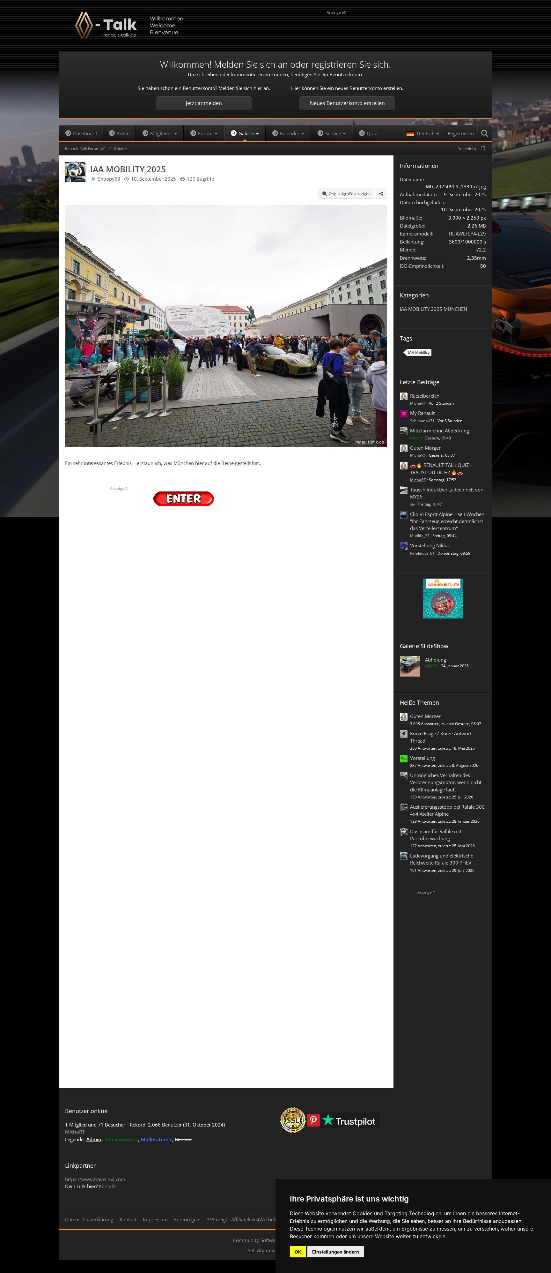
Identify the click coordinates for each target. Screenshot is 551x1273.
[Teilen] (381, 194)
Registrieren (461, 133)
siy (412, 504)
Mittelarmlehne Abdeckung (439, 430)
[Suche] (485, 133)
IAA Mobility (419, 352)
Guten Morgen (426, 448)
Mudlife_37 (420, 535)
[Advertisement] (406, 26)
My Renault (422, 413)
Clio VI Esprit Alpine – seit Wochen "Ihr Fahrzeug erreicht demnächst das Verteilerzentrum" (447, 521)
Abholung (435, 659)
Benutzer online (86, 1111)
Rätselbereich (424, 396)
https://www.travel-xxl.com (95, 1179)
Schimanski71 (422, 420)
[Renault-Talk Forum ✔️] (275, 25)
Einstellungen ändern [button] (335, 1251)
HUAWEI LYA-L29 (467, 233)
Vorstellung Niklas (430, 545)
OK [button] (298, 1251)
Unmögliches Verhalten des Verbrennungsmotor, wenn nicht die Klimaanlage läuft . (445, 782)
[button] (423, 133)
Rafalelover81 (422, 553)
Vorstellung (422, 758)
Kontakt (107, 1186)
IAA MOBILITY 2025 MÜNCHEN (433, 309)
